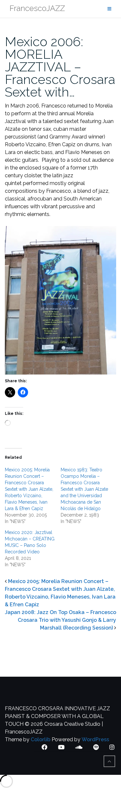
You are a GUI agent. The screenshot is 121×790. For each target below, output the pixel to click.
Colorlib (40, 739)
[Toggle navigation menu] (109, 8)
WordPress (95, 739)
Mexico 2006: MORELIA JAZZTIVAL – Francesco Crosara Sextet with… (60, 66)
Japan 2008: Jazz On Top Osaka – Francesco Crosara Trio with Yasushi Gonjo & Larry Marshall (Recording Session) (60, 620)
